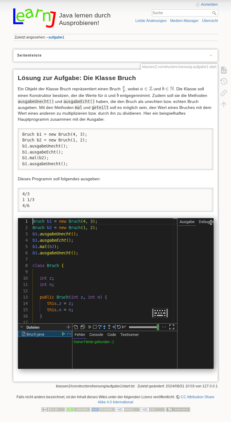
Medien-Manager (184, 21)
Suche (215, 13)
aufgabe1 (56, 37)
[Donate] (78, 409)
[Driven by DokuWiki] (178, 409)
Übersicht (210, 21)
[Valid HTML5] (128, 409)
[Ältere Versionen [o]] (224, 81)
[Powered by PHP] (103, 409)
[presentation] (124, 89)
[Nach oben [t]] (224, 104)
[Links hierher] (224, 93)
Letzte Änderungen (151, 21)
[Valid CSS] (153, 409)
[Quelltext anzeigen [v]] (224, 70)
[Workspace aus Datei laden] (75, 326)
